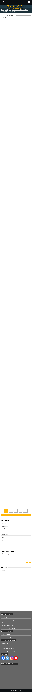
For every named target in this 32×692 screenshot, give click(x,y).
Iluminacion (5, 526)
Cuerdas (4, 529)
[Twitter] (7, 658)
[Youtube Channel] (16, 658)
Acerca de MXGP (6, 617)
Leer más (8, 56)
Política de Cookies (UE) (8, 628)
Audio (3, 540)
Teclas (3, 537)
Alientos (4, 543)
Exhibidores (5, 523)
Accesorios (4, 546)
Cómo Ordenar (6, 634)
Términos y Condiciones (8, 623)
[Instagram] (12, 658)
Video (3, 531)
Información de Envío (8, 648)
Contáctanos (5, 643)
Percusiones (5, 534)
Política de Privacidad (8, 620)
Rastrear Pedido (6, 637)
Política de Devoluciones (9, 651)
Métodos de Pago (7, 646)
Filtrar (28, 562)
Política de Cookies (7, 625)
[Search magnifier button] (30, 515)
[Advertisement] (16, 592)
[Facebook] (3, 658)
